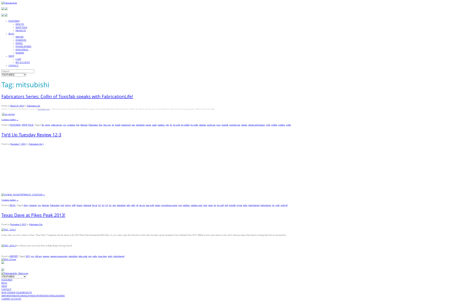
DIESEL (19, 43)
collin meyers (56, 125)
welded (274, 125)
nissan (148, 125)
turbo (245, 205)
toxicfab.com (234, 125)
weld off (284, 205)
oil (137, 205)
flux (100, 125)
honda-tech (126, 125)
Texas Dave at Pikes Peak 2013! (33, 215)
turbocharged (253, 205)
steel (205, 205)
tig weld (176, 125)
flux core (107, 125)
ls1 (99, 205)
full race (38, 256)
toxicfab (225, 125)
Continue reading (9, 119)
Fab (77, 125)
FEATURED (13, 21)
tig (171, 125)
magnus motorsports (59, 256)
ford (62, 205)
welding (281, 125)
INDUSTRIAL (22, 50)
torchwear (211, 125)
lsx (110, 205)
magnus (46, 256)
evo (64, 125)
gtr (113, 125)
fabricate (83, 125)
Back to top (23, 273)
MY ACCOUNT (23, 62)
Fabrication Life (33, 106)
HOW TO (20, 24)
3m (42, 125)
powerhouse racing (169, 205)
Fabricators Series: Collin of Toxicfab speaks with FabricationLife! (67, 96)
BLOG (11, 34)
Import (79, 205)
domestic (33, 205)
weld (268, 125)
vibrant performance (256, 125)
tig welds (194, 125)
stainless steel (196, 205)
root (180, 205)
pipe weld (150, 205)
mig (133, 125)
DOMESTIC (21, 40)
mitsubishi (140, 125)
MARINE (20, 53)
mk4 (133, 205)
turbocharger (265, 205)
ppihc (95, 256)
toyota (239, 205)
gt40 (74, 205)
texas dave (102, 256)
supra (210, 205)
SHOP (11, 56)
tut (273, 205)
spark (154, 125)
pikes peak (82, 256)
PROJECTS (21, 30)
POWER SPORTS (23, 46)
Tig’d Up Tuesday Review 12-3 (31, 135)
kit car (94, 205)
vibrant (244, 125)
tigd (226, 205)
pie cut (142, 205)
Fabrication (93, 125)
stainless (161, 125)
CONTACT (13, 65)
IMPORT (20, 37)
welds (288, 125)
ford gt (68, 205)
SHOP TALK (21, 27)
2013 (28, 256)
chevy (26, 205)
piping (157, 205)
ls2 (103, 205)
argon (47, 125)
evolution (71, 125)
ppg (89, 256)
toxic (218, 125)
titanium (202, 125)
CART (18, 59)
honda (117, 125)
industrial (87, 205)
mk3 (128, 205)
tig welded (185, 125)
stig (167, 125)
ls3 (106, 205)
